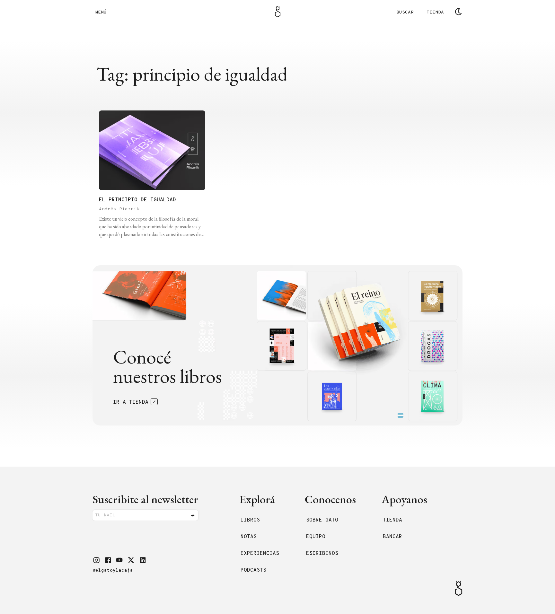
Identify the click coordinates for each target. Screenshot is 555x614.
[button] (96, 560)
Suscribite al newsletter (145, 499)
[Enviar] (193, 515)
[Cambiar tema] (458, 11)
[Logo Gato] (278, 11)
